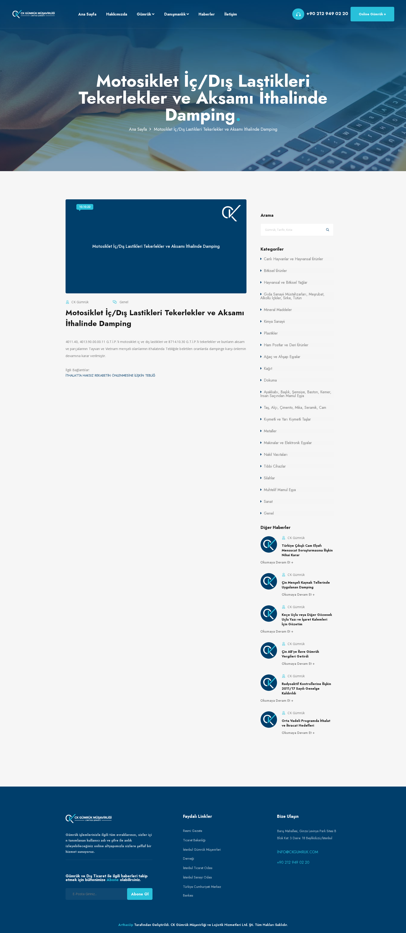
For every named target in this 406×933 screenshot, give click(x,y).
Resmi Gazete (192, 830)
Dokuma (270, 380)
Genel (123, 302)
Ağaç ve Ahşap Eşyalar (282, 356)
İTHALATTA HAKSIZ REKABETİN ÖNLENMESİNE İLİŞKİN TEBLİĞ (110, 375)
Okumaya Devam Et (275, 562)
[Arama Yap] (328, 230)
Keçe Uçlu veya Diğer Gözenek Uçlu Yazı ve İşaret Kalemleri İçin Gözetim (307, 619)
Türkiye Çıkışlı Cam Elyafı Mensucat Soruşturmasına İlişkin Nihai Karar (307, 550)
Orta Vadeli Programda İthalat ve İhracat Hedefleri (306, 723)
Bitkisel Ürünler (275, 270)
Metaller (270, 431)
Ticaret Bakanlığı (194, 840)
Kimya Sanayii (274, 321)
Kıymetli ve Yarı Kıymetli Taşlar (287, 419)
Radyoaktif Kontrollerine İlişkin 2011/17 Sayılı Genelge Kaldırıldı (306, 688)
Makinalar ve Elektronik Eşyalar (288, 442)
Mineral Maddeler (278, 309)
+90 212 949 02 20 (293, 862)
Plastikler (271, 333)
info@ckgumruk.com (297, 852)
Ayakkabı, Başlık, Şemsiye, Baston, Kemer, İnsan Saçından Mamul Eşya (295, 393)
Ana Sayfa (138, 129)
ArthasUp (125, 924)
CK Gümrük (79, 302)
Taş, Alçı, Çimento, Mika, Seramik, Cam (295, 407)
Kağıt (268, 368)
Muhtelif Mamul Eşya (280, 489)
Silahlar (269, 478)
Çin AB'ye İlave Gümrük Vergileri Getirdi (300, 654)
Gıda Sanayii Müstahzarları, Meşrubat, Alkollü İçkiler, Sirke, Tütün (292, 296)
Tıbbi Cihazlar (275, 466)
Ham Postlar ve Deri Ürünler (286, 345)
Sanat (268, 501)
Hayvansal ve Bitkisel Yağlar (285, 282)
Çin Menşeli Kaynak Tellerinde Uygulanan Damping (306, 585)
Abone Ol (139, 894)
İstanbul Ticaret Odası (197, 868)
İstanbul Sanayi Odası (197, 877)
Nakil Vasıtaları (276, 454)
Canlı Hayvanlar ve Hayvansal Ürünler (293, 259)
